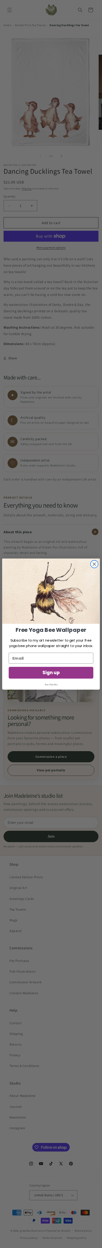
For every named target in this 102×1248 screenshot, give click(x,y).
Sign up (50, 673)
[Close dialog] (94, 564)
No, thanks (51, 684)
